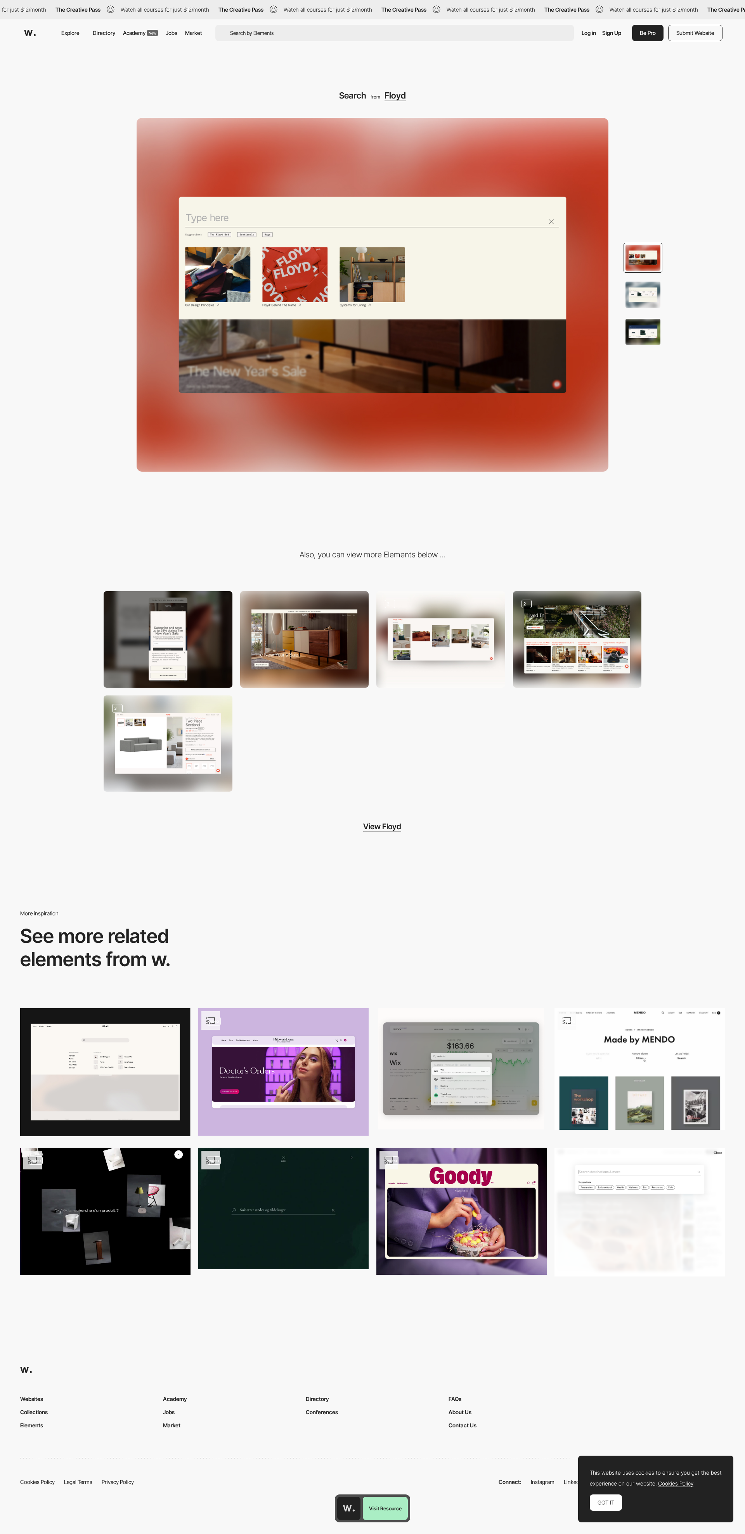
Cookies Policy (37, 1482)
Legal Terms (78, 1482)
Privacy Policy (118, 1482)
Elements (31, 1425)
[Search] (461, 1068)
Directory (104, 32)
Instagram (542, 1482)
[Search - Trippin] (639, 1212)
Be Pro (648, 32)
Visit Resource (385, 1508)
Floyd (395, 95)
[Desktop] (304, 639)
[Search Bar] (283, 1072)
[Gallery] (440, 639)
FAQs (455, 1399)
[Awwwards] (30, 33)
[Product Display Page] (168, 743)
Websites (31, 1399)
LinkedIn (574, 1482)
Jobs (171, 32)
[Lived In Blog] (577, 639)
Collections (34, 1412)
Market (193, 32)
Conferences (322, 1412)
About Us (460, 1412)
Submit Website (695, 32)
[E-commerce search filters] (639, 1069)
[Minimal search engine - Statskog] (283, 1208)
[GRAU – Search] (105, 1072)
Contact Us (462, 1425)
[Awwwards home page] (348, 1508)
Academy (139, 32)
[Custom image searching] (105, 1211)
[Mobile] (168, 639)
